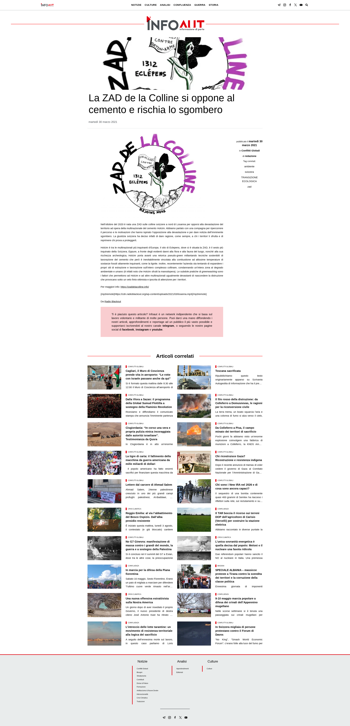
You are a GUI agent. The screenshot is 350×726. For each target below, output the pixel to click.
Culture (209, 669)
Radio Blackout (112, 301)
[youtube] (301, 5)
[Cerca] (307, 5)
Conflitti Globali (250, 150)
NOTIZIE (136, 5)
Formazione (141, 687)
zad (249, 186)
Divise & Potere (142, 683)
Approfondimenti (182, 669)
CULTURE (151, 5)
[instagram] (284, 5)
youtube (157, 329)
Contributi (140, 680)
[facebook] (290, 5)
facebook (128, 329)
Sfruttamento (141, 676)
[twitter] (295, 5)
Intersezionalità (142, 694)
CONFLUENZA (182, 5)
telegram (168, 325)
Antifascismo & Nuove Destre (147, 691)
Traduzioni (141, 701)
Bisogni (221, 566)
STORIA (213, 5)
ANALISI (165, 5)
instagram (142, 329)
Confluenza (223, 509)
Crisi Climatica (134, 509)
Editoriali (179, 672)
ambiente (249, 166)
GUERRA (199, 5)
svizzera (249, 172)
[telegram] (279, 5)
